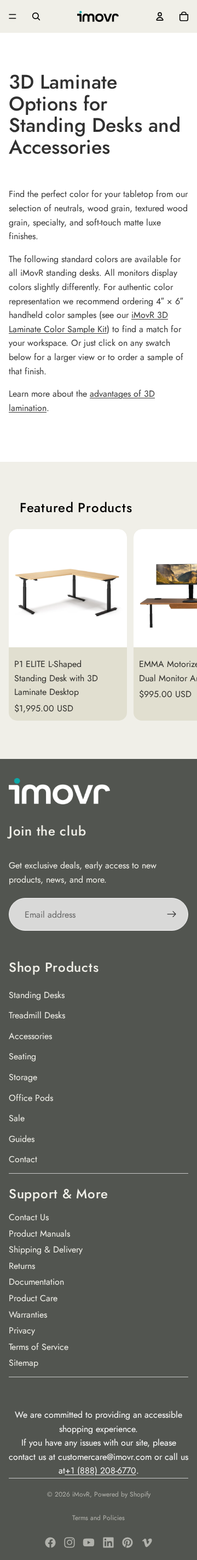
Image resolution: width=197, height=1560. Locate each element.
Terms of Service (38, 1347)
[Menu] (12, 16)
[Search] (36, 16)
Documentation (36, 1281)
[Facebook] (50, 1542)
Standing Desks (37, 995)
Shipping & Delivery (46, 1249)
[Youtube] (88, 1542)
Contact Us (29, 1217)
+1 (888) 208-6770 (100, 1470)
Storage (23, 1077)
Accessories (30, 1036)
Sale (17, 1118)
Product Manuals (39, 1233)
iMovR (81, 1494)
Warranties (28, 1314)
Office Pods (31, 1098)
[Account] (160, 16)
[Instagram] (69, 1542)
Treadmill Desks (37, 1015)
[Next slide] (175, 625)
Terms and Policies (98, 1518)
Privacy (22, 1330)
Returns (22, 1266)
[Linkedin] (108, 1542)
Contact (23, 1159)
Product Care (33, 1298)
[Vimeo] (146, 1542)
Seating (22, 1056)
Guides (21, 1139)
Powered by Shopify (122, 1494)
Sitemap (23, 1362)
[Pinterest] (127, 1542)
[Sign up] (171, 914)
